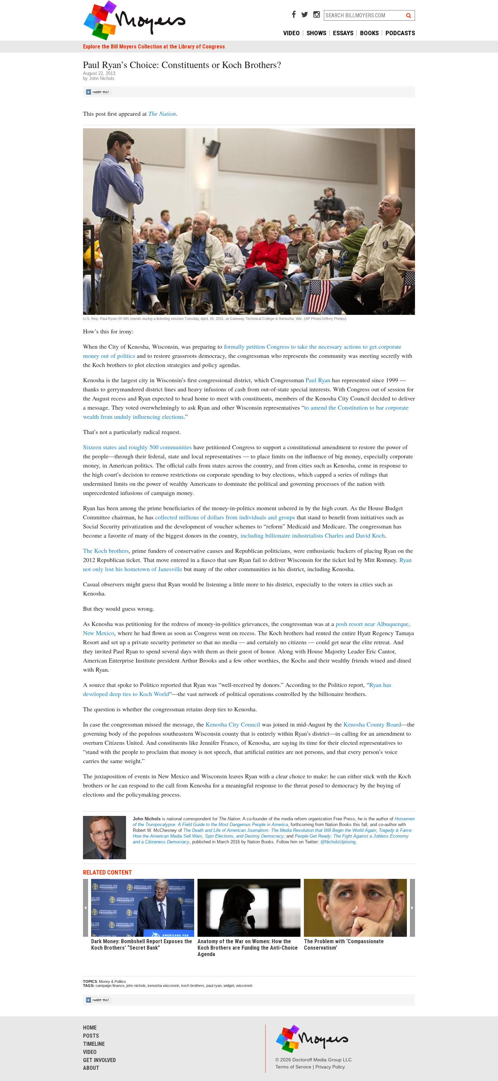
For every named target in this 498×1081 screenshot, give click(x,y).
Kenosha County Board (372, 724)
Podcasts (400, 33)
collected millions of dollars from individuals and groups (225, 517)
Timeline (94, 1044)
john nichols (136, 985)
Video (291, 33)
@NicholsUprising (337, 841)
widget (229, 985)
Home (90, 1027)
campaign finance (110, 985)
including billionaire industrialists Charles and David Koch (312, 535)
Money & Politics (112, 981)
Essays (343, 33)
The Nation (162, 113)
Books (369, 33)
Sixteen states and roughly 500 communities (137, 447)
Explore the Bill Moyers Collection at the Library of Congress (154, 46)
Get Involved (99, 1060)
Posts (91, 1036)
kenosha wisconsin (163, 985)
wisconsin (244, 985)
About (91, 1068)
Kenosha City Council (233, 724)
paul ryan (214, 985)
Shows (316, 33)
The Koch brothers (106, 550)
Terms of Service (293, 1066)
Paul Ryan (318, 380)
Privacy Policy (330, 1066)
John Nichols (102, 78)
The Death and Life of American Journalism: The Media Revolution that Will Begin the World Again (279, 830)
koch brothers (192, 985)
